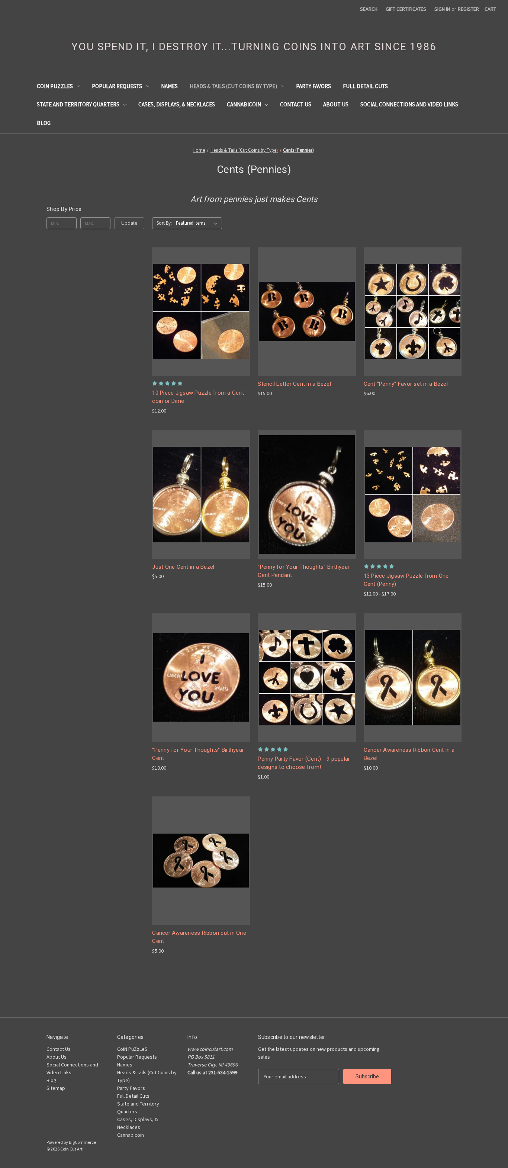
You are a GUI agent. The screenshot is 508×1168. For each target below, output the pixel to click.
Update (129, 223)
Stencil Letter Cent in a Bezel (294, 384)
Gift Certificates (406, 9)
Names (169, 86)
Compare (198, 311)
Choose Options (201, 324)
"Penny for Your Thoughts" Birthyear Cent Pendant (304, 571)
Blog (44, 122)
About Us (335, 104)
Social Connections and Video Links (409, 104)
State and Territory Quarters (78, 104)
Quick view (195, 298)
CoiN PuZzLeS (55, 86)
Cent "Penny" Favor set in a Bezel (406, 384)
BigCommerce (82, 1142)
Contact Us (295, 104)
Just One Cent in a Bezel (183, 567)
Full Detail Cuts (365, 86)
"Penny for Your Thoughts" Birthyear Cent (198, 754)
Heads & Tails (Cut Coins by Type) (233, 86)
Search (368, 9)
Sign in (442, 9)
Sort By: (164, 223)
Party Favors (313, 86)
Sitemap (55, 1088)
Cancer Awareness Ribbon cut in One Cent (199, 937)
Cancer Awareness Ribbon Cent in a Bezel (409, 754)
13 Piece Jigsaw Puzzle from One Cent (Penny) (406, 580)
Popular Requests (117, 86)
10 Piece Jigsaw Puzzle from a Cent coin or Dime (198, 397)
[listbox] (198, 223)
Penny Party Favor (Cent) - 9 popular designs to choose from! (304, 763)
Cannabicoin (244, 104)
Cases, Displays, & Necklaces (176, 104)
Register (468, 9)
